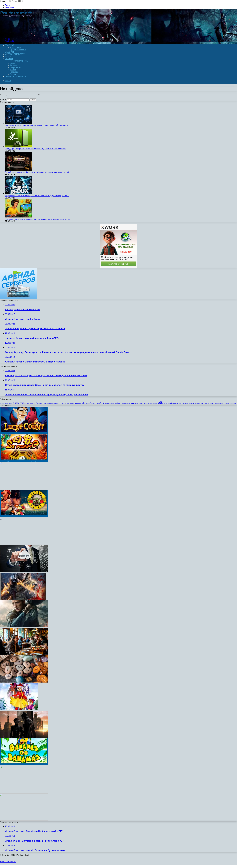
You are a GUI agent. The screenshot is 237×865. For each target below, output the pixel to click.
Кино (7, 56)
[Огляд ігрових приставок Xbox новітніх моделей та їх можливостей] (18, 146)
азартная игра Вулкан (67, 403)
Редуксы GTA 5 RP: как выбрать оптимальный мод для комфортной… (37, 196)
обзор (162, 402)
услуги (227, 403)
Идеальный (28, 403)
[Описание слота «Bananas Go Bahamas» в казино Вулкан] (24, 765)
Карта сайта (15, 47)
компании (153, 403)
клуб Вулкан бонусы (142, 403)
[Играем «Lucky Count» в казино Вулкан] (24, 433)
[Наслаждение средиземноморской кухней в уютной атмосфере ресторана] (24, 654)
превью (190, 403)
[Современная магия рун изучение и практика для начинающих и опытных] (24, 682)
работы (206, 403)
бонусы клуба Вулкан (99, 403)
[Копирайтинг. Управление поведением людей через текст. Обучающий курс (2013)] (24, 792)
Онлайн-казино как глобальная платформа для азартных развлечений (37, 172)
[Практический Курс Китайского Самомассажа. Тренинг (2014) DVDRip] (24, 544)
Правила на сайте (18, 50)
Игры (12, 63)
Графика (14, 72)
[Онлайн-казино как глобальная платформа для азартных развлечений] (18, 170)
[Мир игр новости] (16, 35)
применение (199, 403)
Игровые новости (15, 54)
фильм (234, 403)
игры (133, 403)
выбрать (118, 403)
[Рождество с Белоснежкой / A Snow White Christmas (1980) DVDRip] (19, 709)
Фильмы (13, 65)
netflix (6, 403)
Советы (57, 403)
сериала (213, 403)
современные (220, 403)
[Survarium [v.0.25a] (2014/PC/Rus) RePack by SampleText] (23, 599)
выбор (111, 403)
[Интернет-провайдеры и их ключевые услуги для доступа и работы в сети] (24, 571)
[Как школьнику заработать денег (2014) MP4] (24, 820)
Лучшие (39, 403)
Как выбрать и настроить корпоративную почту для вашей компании (36, 125)
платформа (183, 403)
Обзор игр (10, 52)
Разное (9, 59)
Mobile (13, 70)
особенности (173, 403)
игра (128, 403)
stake (10, 403)
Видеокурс (18, 403)
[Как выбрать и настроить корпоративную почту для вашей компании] (18, 123)
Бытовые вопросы (15, 76)
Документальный (18, 67)
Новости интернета (19, 61)
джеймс (124, 403)
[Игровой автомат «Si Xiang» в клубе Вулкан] (24, 461)
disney (2, 403)
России (46, 403)
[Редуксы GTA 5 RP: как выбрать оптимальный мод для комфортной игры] (18, 193)
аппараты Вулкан (82, 403)
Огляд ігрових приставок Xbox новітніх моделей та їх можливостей (35, 149)
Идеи (33, 403)
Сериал (52, 403)
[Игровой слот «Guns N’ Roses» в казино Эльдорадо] (24, 516)
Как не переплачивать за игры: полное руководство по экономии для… (37, 219)
